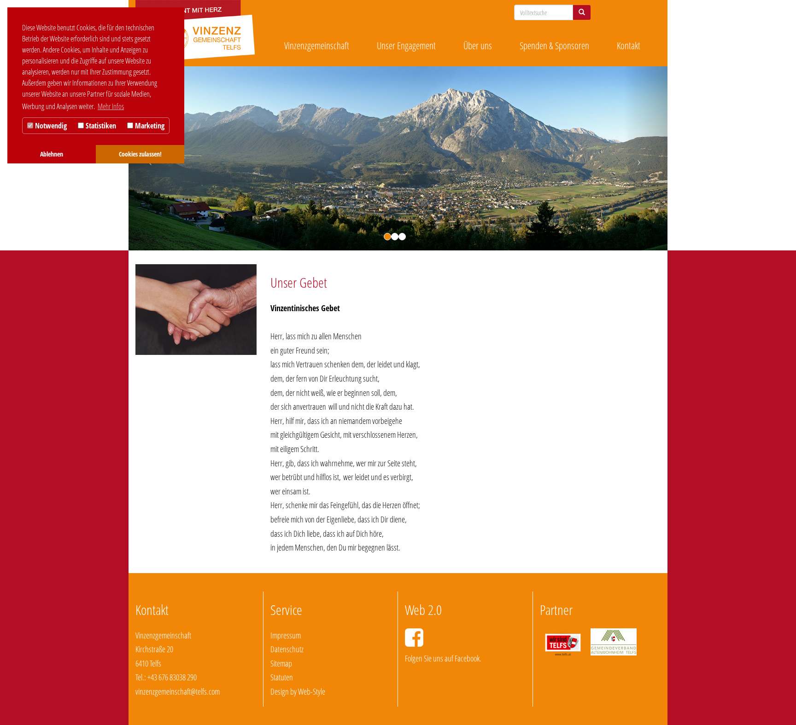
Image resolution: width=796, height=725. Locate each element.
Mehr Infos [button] (111, 106)
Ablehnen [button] (51, 154)
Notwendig (50, 126)
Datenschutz (287, 649)
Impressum (285, 635)
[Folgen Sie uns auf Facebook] (414, 637)
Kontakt (628, 45)
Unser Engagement (406, 45)
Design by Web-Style (297, 691)
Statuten (281, 677)
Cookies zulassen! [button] (140, 154)
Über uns (477, 45)
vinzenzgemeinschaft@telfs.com (177, 691)
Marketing (148, 126)
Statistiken (100, 126)
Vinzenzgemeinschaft (316, 45)
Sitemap (281, 663)
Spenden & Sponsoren (554, 45)
